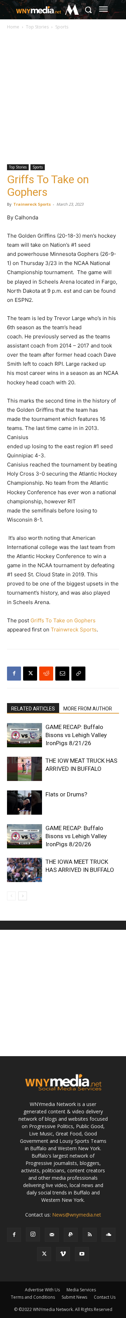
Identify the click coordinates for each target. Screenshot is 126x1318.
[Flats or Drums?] (24, 802)
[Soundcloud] (108, 1235)
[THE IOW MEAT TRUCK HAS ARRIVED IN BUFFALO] (24, 769)
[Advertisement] (63, 97)
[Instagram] (33, 1234)
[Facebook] (14, 674)
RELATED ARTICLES (33, 708)
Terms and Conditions (33, 1297)
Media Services (81, 1290)
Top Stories (37, 27)
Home (13, 27)
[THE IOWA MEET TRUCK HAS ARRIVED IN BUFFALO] (24, 870)
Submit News (74, 1297)
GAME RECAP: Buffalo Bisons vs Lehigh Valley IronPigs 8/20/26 (76, 836)
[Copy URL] (78, 674)
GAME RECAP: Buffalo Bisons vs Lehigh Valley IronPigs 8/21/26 (76, 735)
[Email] (62, 674)
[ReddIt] (46, 674)
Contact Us (104, 1297)
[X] (30, 674)
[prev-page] (11, 896)
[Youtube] (82, 1254)
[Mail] (52, 1235)
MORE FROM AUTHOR (87, 708)
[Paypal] (71, 1235)
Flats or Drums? (66, 794)
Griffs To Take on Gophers (63, 620)
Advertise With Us (42, 1290)
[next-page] (22, 896)
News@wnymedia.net (76, 1214)
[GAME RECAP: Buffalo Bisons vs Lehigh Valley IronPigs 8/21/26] (24, 735)
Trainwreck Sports (32, 204)
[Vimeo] (63, 1254)
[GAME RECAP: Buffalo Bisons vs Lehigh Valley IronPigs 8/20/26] (24, 836)
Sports (61, 27)
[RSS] (90, 1235)
